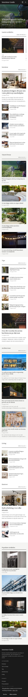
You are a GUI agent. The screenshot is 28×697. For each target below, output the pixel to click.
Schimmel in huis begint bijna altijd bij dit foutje (18, 269)
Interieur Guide (7, 650)
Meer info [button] (15, 690)
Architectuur (5, 671)
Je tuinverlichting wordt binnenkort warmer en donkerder (12, 251)
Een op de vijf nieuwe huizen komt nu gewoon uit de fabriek (13, 401)
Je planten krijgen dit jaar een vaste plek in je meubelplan (14, 92)
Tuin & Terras (5, 666)
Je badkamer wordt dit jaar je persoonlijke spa (17, 106)
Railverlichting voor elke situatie (11, 509)
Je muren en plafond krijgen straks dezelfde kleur (16, 452)
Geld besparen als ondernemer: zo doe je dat (17, 533)
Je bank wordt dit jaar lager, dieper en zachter (16, 474)
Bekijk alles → (22, 69)
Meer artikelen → (21, 34)
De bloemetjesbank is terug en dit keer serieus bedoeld (17, 459)
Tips (3, 669)
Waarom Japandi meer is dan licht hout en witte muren (17, 143)
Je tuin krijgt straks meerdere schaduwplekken (10, 226)
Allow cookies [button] (13, 694)
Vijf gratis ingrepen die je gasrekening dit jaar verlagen (17, 305)
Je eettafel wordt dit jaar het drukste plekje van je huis (17, 296)
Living (3, 674)
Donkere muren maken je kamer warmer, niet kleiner (17, 125)
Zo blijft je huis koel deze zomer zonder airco (16, 278)
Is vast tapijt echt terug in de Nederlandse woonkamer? (17, 134)
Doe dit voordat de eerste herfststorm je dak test (9, 57)
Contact (4, 681)
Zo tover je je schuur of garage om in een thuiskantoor (18, 523)
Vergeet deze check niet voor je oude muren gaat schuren (17, 287)
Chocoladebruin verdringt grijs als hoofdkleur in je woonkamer (17, 115)
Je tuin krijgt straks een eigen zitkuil (12, 203)
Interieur (4, 664)
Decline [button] (5, 694)
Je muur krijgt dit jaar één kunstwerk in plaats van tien (16, 467)
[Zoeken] (25, 2)
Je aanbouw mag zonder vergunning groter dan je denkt (12, 373)
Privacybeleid (5, 684)
